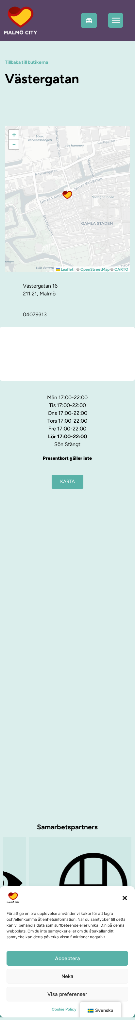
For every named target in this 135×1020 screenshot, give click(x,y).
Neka (67, 976)
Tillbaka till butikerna (26, 62)
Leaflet (67, 269)
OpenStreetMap (95, 269)
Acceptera (67, 958)
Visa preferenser (67, 994)
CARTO (121, 269)
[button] (125, 897)
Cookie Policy (64, 1009)
